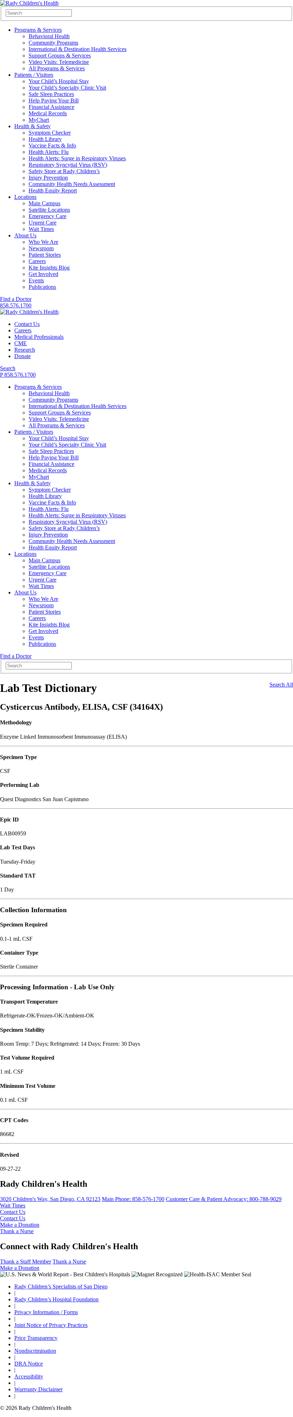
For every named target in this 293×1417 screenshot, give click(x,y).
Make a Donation (19, 1225)
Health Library (45, 139)
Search (7, 368)
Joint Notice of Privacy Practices (51, 1325)
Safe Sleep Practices (51, 94)
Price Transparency (36, 1338)
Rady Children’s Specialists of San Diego (61, 1286)
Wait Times (41, 229)
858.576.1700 (15, 305)
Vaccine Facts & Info (52, 145)
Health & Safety (32, 126)
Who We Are (43, 242)
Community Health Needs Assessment (72, 184)
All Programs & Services (57, 68)
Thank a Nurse (17, 1231)
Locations (25, 197)
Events (36, 280)
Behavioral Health (49, 36)
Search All (281, 685)
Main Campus (44, 203)
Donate (22, 356)
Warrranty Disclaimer (38, 1389)
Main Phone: (133, 1199)
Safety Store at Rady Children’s (64, 171)
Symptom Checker (50, 133)
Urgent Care (42, 223)
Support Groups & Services (60, 55)
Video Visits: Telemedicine (59, 62)
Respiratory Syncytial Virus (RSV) (68, 165)
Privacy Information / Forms (46, 1312)
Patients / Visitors (33, 75)
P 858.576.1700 (18, 375)
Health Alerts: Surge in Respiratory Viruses (77, 158)
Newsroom (41, 248)
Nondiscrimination (35, 1351)
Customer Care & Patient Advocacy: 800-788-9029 (224, 1199)
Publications (42, 287)
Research (24, 350)
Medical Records (48, 113)
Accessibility (28, 1376)
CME (20, 343)
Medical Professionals (39, 337)
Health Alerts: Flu (49, 152)
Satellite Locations (49, 210)
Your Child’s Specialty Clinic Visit (67, 88)
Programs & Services (38, 30)
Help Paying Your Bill (54, 100)
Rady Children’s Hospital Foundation (56, 1299)
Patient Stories (45, 255)
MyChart (39, 120)
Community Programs (53, 43)
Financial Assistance (51, 107)
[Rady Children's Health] (29, 312)
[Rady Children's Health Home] (29, 3)
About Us (25, 235)
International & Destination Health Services (77, 49)
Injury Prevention (48, 178)
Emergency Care (47, 216)
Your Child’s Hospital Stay (59, 81)
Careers (37, 261)
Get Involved (43, 274)
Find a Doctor (15, 299)
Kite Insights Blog (49, 268)
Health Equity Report (53, 190)
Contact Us (27, 324)
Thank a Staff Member (25, 1261)
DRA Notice (28, 1364)
